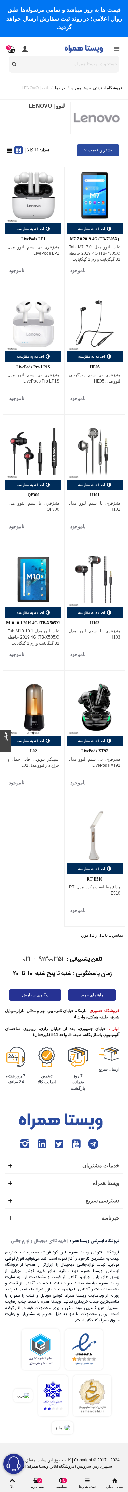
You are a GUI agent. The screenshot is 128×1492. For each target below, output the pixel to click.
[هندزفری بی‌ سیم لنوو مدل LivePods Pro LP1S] (33, 323)
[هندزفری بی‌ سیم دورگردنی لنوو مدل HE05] (95, 323)
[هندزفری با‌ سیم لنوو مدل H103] (95, 579)
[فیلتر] (5, 746)
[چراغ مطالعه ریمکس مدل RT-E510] (95, 836)
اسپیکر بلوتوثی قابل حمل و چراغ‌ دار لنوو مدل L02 (33, 762)
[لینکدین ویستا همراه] (42, 1144)
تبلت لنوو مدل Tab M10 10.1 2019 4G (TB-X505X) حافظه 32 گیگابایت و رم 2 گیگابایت (33, 637)
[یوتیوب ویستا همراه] (76, 1144)
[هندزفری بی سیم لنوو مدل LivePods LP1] (33, 195)
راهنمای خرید (92, 995)
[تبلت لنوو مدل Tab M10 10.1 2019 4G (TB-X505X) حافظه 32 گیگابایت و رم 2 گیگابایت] (33, 579)
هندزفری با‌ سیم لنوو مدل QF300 (33, 506)
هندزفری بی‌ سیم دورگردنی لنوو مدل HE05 (95, 378)
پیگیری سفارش (35, 995)
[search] (14, 64)
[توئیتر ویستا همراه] (59, 1144)
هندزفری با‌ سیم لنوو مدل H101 (95, 506)
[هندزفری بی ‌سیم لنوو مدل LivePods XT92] (95, 707)
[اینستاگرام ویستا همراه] (25, 1144)
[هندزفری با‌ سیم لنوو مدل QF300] (33, 451)
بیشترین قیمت (100, 150)
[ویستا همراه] (84, 48)
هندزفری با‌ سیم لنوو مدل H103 (95, 634)
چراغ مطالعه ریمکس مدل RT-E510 (95, 890)
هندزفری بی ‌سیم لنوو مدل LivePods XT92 (95, 762)
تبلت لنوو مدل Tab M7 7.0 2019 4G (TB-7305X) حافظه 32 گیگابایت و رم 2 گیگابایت (95, 253)
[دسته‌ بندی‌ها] (116, 49)
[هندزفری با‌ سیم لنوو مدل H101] (95, 451)
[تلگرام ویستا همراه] (93, 1144)
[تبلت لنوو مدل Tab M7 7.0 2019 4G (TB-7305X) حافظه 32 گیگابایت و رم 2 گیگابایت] (95, 195)
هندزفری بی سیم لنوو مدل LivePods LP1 (33, 250)
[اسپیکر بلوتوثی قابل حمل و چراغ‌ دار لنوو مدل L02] (33, 707)
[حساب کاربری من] (24, 49)
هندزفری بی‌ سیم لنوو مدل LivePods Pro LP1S (33, 378)
